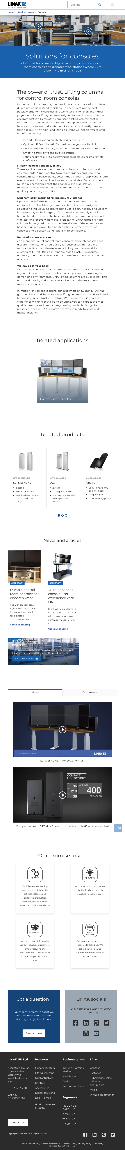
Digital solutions (45, 1092)
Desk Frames (43, 1097)
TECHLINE (68, 1119)
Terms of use (69, 1144)
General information (50, 1144)
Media (93, 1089)
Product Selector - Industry (46, 1106)
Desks (66, 1081)
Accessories (42, 1088)
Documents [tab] (90, 692)
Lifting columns (44, 1073)
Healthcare (69, 1076)
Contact (95, 1068)
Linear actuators (45, 1068)
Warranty (99, 1144)
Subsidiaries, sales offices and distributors (101, 1081)
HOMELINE (69, 1124)
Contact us (18, 1122)
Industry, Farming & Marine (74, 1070)
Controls (40, 1083)
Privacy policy (84, 1144)
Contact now (34, 1033)
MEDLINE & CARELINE (69, 1107)
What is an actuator (102, 1094)
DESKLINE (68, 1114)
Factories (95, 1073)
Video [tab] (35, 692)
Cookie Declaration (29, 1144)
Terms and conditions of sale (62, 1146)
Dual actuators (44, 1078)
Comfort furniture (73, 1086)
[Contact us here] (118, 828)
